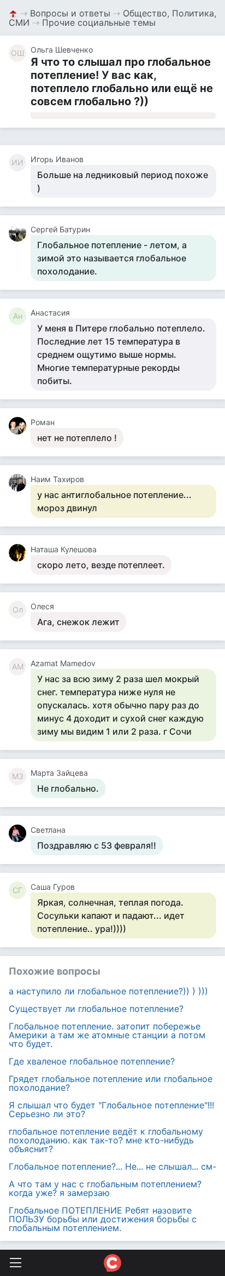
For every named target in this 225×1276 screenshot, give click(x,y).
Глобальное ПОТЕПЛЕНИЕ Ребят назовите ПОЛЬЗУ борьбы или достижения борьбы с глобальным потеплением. (103, 1219)
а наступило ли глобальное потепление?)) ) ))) (108, 991)
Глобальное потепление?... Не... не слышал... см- (112, 1166)
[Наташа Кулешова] (20, 553)
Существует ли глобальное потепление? (96, 1008)
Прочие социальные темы (99, 22)
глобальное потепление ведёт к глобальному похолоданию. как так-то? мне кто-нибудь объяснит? (106, 1140)
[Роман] (20, 425)
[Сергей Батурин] (20, 233)
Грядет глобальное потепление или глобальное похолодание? (110, 1083)
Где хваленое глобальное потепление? (92, 1061)
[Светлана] (20, 833)
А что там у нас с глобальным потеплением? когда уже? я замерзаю (105, 1188)
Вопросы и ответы (70, 13)
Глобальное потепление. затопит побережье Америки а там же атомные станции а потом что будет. (107, 1035)
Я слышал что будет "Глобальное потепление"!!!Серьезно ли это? (111, 1109)
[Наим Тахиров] (20, 482)
